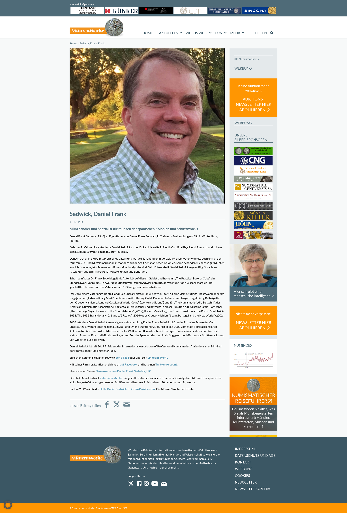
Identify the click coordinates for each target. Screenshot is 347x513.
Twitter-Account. (166, 364)
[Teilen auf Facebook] (107, 407)
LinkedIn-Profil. (157, 357)
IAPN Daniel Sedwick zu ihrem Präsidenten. (128, 389)
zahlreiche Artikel (111, 378)
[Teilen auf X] (117, 407)
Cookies (242, 475)
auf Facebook (128, 364)
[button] (8, 505)
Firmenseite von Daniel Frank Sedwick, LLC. (124, 371)
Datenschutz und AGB (255, 455)
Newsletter (246, 482)
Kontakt (243, 462)
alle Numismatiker (245, 59)
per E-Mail (122, 357)
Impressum (245, 449)
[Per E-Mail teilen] (127, 407)
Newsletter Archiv (252, 489)
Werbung (243, 469)
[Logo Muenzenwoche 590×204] (97, 28)
